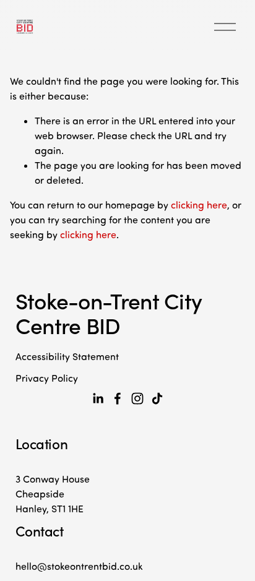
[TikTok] (157, 398)
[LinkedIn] (98, 398)
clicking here (199, 205)
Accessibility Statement (67, 356)
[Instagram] (137, 398)
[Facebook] (117, 398)
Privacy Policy (46, 378)
